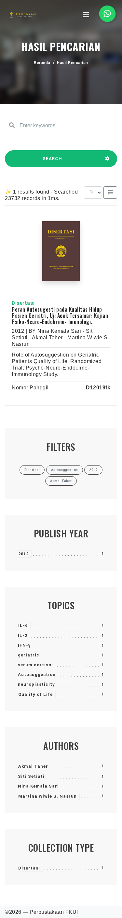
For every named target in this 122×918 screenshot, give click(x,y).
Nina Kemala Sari (38, 786)
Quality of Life (35, 694)
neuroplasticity (36, 684)
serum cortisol (35, 664)
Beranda (42, 63)
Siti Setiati (31, 776)
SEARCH (52, 158)
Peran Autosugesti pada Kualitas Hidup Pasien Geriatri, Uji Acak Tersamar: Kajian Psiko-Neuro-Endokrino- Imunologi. (60, 315)
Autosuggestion (37, 674)
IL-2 (22, 635)
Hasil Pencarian (72, 63)
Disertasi (29, 868)
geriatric (28, 655)
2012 (23, 553)
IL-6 (23, 625)
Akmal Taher (33, 766)
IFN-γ (24, 645)
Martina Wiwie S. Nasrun (47, 796)
